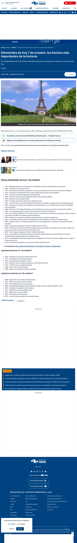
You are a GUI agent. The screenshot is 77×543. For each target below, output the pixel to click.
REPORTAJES (66, 8)
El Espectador (13, 512)
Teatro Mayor (13, 515)
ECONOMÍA (55, 8)
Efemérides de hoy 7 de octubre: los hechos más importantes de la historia (36, 47)
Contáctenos (28, 507)
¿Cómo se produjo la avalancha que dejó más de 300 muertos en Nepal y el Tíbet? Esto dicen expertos (37, 382)
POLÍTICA (4, 8)
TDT (26, 501)
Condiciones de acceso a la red (54, 496)
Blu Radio (12, 498)
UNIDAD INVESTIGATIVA (42, 8)
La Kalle (12, 504)
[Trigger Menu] (2, 3)
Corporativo (50, 509)
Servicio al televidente (30, 496)
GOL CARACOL (25, 8)
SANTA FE (25, 12)
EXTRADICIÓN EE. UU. (15, 12)
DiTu (11, 509)
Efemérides (21, 301)
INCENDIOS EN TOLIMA (56, 12)
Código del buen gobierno (31, 504)
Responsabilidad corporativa (54, 498)
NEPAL (32, 12)
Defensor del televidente (31, 498)
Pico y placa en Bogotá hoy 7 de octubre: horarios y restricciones (38, 246)
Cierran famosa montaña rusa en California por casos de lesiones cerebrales (39, 170)
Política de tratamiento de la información (57, 501)
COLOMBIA (14, 8)
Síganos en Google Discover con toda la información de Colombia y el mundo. (34, 140)
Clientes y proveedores (31, 509)
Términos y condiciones (53, 507)
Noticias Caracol (5, 47)
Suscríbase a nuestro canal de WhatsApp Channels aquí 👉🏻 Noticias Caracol (33, 136)
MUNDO (14, 47)
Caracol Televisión (14, 496)
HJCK (11, 507)
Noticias (13, 524)
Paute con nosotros (30, 515)
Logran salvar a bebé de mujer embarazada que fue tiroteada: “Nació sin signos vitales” (32, 375)
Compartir (70, 74)
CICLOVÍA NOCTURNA (42, 12)
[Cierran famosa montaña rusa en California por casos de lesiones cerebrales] (6, 170)
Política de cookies (51, 504)
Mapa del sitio (28, 512)
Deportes (22, 524)
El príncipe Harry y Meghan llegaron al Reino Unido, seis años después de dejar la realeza (33, 388)
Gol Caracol (13, 501)
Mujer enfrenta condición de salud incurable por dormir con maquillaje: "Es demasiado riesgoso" (35, 385)
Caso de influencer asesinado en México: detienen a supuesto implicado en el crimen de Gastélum (36, 378)
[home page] (38, 3)
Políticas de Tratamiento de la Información (52, 529)
